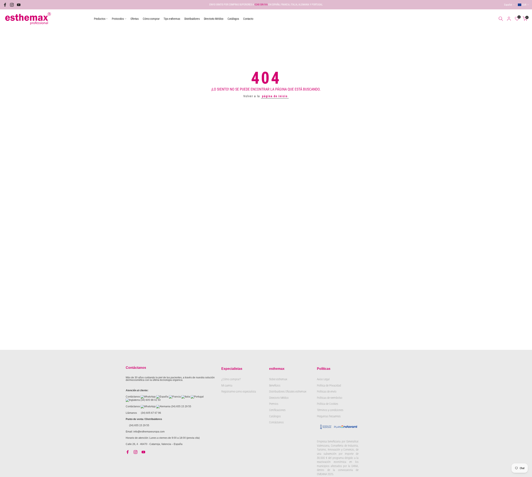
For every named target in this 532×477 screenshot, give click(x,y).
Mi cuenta (226, 385)
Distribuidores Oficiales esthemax (287, 391)
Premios (273, 403)
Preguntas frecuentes (329, 416)
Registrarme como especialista (238, 391)
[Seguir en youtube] (19, 4)
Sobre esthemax (278, 379)
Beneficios (274, 385)
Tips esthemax (172, 18)
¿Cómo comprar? (231, 379)
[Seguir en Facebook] (5, 4)
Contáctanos (276, 422)
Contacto (248, 18)
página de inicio (275, 96)
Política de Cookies (327, 403)
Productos (99, 18)
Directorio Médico (214, 18)
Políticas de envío (326, 391)
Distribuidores (192, 18)
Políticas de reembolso (329, 397)
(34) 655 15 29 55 (181, 406)
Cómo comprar (151, 18)
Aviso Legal (323, 379)
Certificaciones (277, 410)
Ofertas (135, 18)
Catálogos (233, 18)
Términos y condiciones (330, 410)
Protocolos (118, 18)
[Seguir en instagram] (12, 4)
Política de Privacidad (329, 385)
